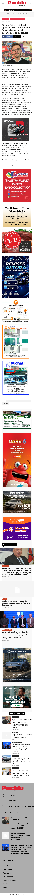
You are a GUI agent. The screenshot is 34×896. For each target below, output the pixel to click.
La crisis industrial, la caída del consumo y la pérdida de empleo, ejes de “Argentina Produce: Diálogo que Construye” (16, 635)
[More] (23, 36)
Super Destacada (6, 629)
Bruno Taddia (10, 401)
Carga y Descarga (20, 401)
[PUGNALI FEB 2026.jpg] (17, 378)
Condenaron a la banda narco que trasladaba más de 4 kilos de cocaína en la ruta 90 (21, 760)
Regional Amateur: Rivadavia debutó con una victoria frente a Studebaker (16, 603)
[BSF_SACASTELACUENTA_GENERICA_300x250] (17, 697)
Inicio (3, 13)
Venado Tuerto (21, 19)
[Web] (17, 528)
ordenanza (5, 403)
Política (12, 19)
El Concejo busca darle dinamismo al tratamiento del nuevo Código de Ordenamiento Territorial (21, 772)
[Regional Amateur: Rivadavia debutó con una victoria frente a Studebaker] (17, 589)
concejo (28, 401)
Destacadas (7, 13)
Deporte (4, 598)
